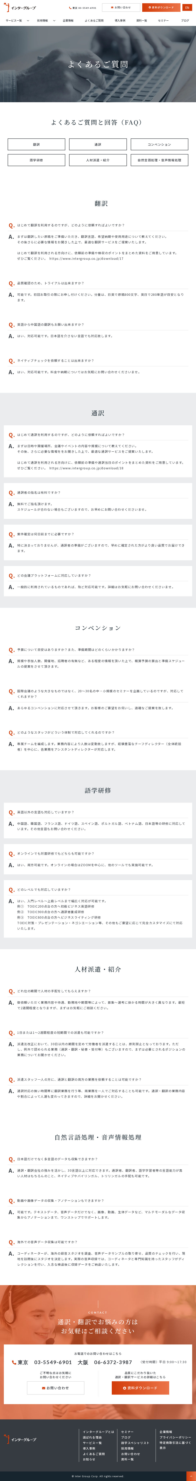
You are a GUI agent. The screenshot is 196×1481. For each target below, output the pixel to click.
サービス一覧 (14, 20)
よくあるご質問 (94, 20)
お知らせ (89, 1459)
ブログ (185, 20)
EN (187, 7)
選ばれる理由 (92, 1437)
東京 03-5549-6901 (84, 8)
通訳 (98, 144)
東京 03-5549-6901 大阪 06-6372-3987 (76, 1362)
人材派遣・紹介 (98, 160)
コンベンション (159, 144)
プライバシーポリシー (175, 1437)
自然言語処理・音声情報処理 (159, 160)
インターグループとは (98, 1432)
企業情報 (68, 20)
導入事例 (120, 20)
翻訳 (36, 144)
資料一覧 (141, 20)
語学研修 (36, 160)
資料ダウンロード (163, 7)
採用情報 (42, 20)
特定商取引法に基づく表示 (175, 1445)
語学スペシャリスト (135, 1443)
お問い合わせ (123, 7)
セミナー (163, 20)
